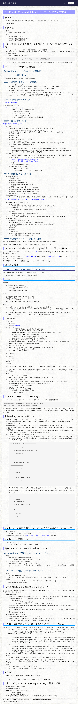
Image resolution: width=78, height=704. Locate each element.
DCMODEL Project (9, 3)
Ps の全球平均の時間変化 (31, 159)
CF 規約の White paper (30, 256)
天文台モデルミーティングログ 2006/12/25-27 (37, 535)
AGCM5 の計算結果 (17, 159)
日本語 (64, 3)
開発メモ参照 (17, 325)
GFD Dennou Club (22, 3)
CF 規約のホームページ (53, 256)
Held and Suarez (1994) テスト (14, 108)
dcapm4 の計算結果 (17, 161)
